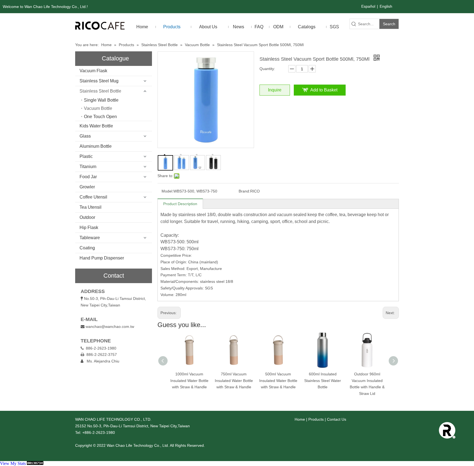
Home (300, 419)
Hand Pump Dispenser (102, 258)
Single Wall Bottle (101, 100)
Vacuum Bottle (98, 108)
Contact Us (336, 419)
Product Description (180, 204)
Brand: (244, 191)
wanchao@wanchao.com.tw (110, 326)
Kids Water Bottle (96, 126)
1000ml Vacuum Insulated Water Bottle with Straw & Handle (189, 380)
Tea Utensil (90, 207)
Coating (87, 247)
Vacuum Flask (93, 70)
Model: (167, 191)
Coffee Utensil (93, 197)
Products (316, 419)
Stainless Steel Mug (99, 81)
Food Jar (88, 176)
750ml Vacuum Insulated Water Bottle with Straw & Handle (234, 380)
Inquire (274, 90)
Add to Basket (323, 90)
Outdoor (87, 217)
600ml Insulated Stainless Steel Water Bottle (322, 380)
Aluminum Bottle (96, 146)
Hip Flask (89, 227)
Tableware (90, 237)
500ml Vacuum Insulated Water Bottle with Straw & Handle (278, 380)
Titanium (88, 166)
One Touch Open (100, 116)
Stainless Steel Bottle (100, 91)
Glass (85, 136)
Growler (87, 187)
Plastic (86, 156)
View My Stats (13, 463)
